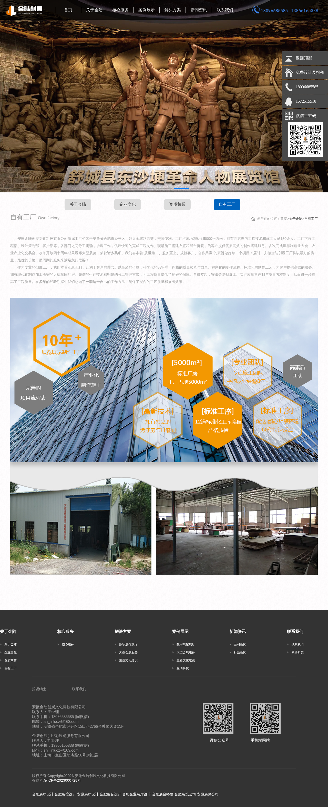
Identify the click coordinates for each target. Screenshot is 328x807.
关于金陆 (91, 24)
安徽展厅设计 (88, 794)
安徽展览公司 (208, 794)
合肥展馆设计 (65, 794)
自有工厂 (91, 46)
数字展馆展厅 (145, 26)
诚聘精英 (222, 31)
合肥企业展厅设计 (136, 794)
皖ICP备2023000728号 (62, 780)
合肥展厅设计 (43, 794)
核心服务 (117, 24)
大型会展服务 (145, 38)
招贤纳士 (39, 689)
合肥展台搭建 (162, 794)
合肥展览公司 (185, 794)
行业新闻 (196, 31)
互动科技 (143, 60)
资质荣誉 (91, 38)
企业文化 (91, 31)
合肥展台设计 (110, 794)
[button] (129, 188)
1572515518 (306, 101)
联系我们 (222, 24)
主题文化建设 (145, 50)
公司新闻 (196, 24)
